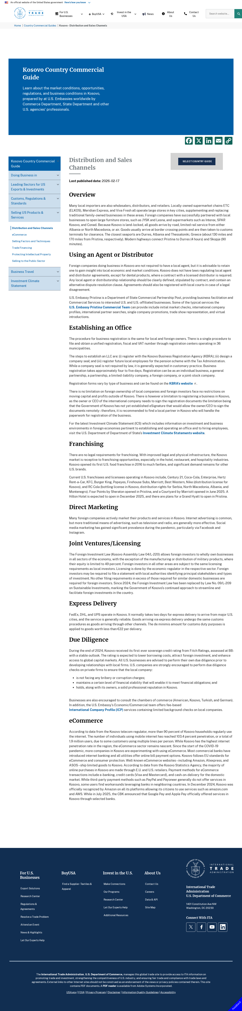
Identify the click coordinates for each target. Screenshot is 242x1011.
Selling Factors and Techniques (31, 241)
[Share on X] (199, 141)
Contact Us (151, 883)
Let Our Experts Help (32, 940)
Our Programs (111, 891)
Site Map (150, 907)
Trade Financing (22, 247)
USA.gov (71, 992)
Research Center (30, 896)
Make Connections (114, 883)
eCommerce (19, 234)
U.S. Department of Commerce (103, 974)
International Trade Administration (62, 974)
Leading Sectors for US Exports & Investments (28, 186)
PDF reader (109, 985)
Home (17, 25)
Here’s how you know (76, 2)
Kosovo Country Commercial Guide (33, 163)
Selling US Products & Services (27, 215)
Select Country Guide (197, 161)
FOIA (81, 992)
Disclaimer (114, 992)
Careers (149, 891)
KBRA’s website (181, 383)
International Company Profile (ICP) (96, 710)
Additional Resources (116, 915)
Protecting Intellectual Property (31, 254)
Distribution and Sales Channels (32, 228)
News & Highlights (31, 932)
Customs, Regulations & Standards (28, 200)
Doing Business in (24, 175)
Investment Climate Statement (25, 283)
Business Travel (22, 272)
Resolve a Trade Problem (35, 916)
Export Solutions (30, 888)
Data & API (151, 899)
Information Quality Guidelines (140, 992)
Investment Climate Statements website (173, 433)
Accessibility (168, 992)
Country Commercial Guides (40, 25)
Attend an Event (30, 924)
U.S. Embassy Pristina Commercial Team (99, 307)
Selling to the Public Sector (28, 260)
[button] (68, 13)
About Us (153, 873)
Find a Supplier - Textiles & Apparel (77, 886)
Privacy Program (96, 992)
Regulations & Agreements (28, 906)
